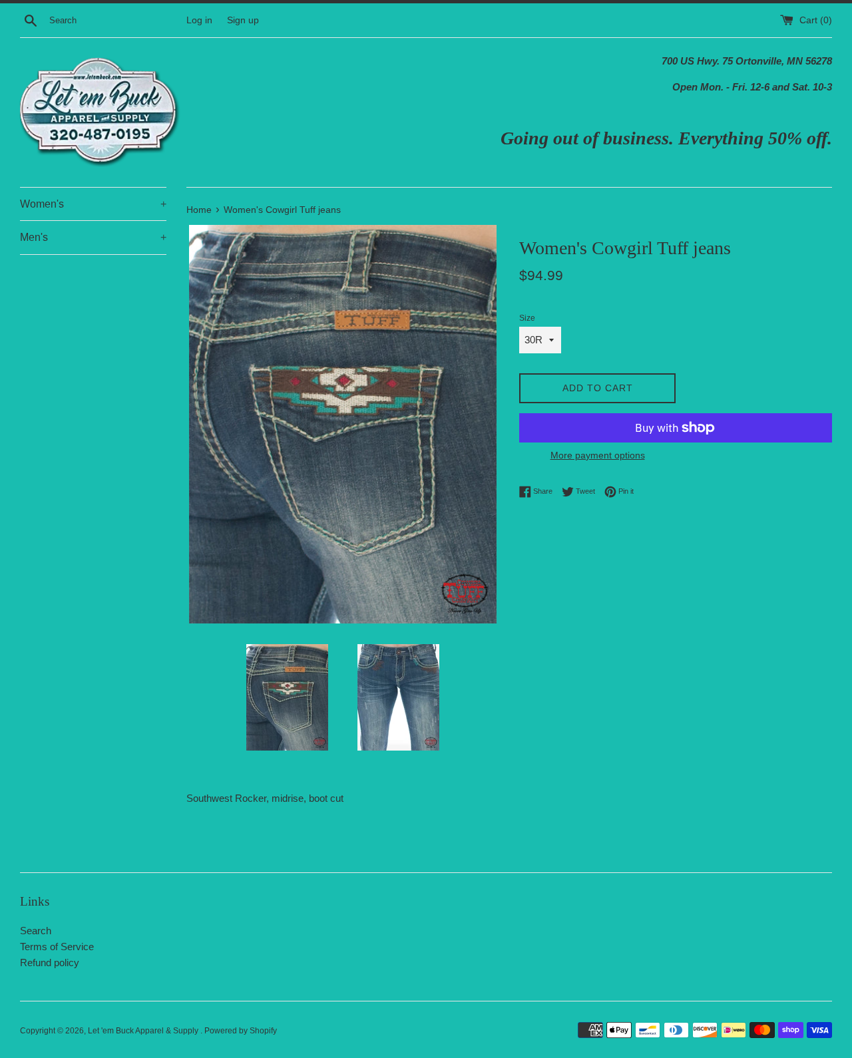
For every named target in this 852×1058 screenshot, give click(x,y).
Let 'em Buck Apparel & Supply (144, 1030)
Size (527, 318)
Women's (93, 204)
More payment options (597, 455)
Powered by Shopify (240, 1030)
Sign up (243, 20)
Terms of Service (57, 946)
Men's (93, 237)
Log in (199, 20)
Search (35, 930)
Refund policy (49, 962)
